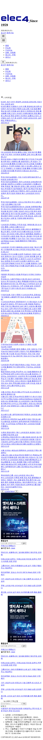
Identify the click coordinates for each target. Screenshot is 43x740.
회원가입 (10, 33)
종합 (7, 46)
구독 (24, 704)
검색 (24, 543)
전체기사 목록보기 (8, 546)
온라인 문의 (7, 711)
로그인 (3, 33)
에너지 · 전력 (10, 55)
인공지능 (8, 50)
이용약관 (4, 708)
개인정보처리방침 (15, 708)
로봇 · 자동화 (10, 52)
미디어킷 (16, 711)
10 (13, 491)
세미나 (8, 57)
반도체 (8, 48)
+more (13, 548)
